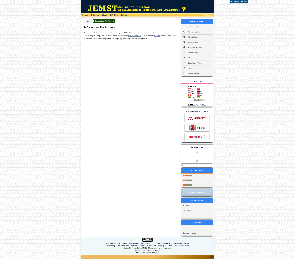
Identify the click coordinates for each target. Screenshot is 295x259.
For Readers (187, 205)
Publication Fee (193, 73)
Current (96, 15)
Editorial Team (193, 37)
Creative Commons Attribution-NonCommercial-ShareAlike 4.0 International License (158, 243)
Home (85, 15)
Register (236, 2)
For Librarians (187, 216)
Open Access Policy (195, 63)
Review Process (193, 53)
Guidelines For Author (196, 47)
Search (209, 15)
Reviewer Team (193, 42)
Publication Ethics (194, 32)
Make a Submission (197, 192)
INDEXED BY (197, 147)
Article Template (193, 58)
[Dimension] (197, 161)
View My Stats (201, 105)
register (157, 36)
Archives (115, 15)
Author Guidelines (134, 36)
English (185, 228)
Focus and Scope (194, 27)
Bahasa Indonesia (189, 233)
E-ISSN (190, 68)
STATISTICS (197, 81)
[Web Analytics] (191, 105)
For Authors (187, 211)
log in (122, 39)
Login (105, 15)
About (124, 15)
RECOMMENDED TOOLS (197, 112)
